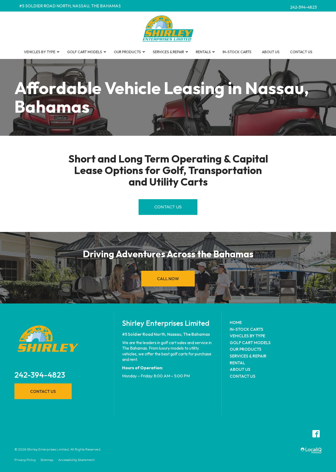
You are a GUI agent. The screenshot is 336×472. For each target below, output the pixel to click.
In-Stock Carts (246, 329)
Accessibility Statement (76, 460)
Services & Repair (248, 356)
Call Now (168, 278)
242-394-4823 (303, 7)
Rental (237, 362)
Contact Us (168, 207)
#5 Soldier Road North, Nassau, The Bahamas (70, 5)
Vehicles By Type (247, 335)
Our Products (245, 349)
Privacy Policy (25, 460)
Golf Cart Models (250, 342)
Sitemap (47, 460)
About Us (240, 369)
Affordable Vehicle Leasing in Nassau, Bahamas (161, 97)
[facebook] (316, 433)
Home (236, 322)
